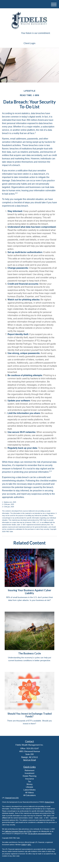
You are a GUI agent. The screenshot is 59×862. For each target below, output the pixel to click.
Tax (29, 781)
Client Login (29, 43)
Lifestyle (29, 787)
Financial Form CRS (12, 798)
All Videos (29, 792)
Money (30, 784)
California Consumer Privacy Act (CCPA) (18, 831)
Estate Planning (29, 776)
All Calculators (29, 795)
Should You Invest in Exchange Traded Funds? (30, 715)
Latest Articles (29, 790)
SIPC (29, 844)
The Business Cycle (29, 653)
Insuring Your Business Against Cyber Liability (29, 592)
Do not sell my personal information (39, 833)
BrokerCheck (49, 802)
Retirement (29, 770)
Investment (29, 773)
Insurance (29, 779)
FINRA (23, 844)
